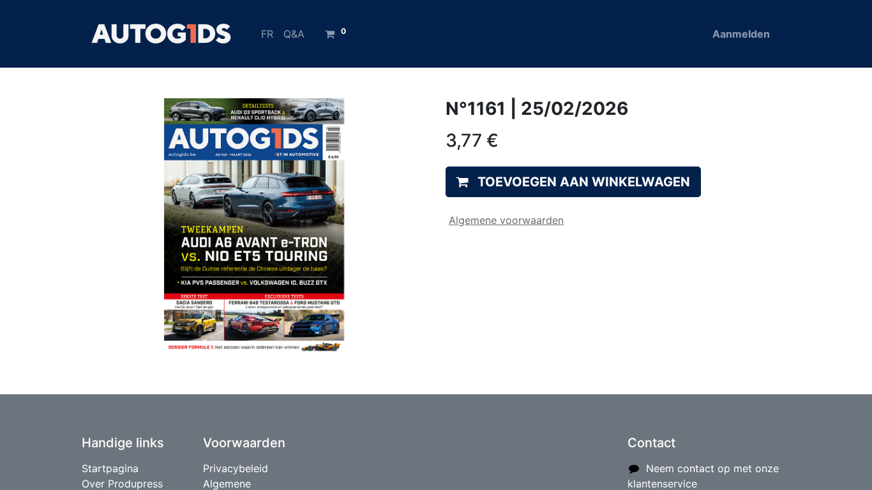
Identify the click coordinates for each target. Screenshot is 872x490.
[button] (573, 182)
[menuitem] (267, 34)
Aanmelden (741, 33)
